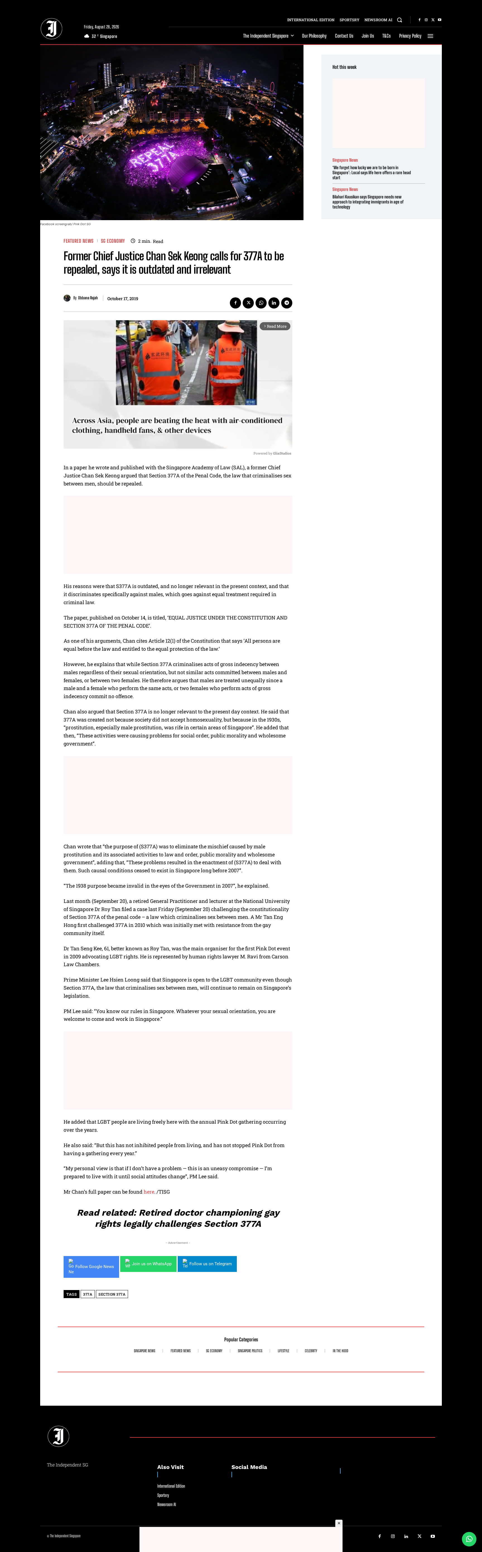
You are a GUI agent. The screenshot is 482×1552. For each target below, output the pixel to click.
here (149, 1191)
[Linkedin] (273, 303)
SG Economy (113, 241)
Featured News (79, 241)
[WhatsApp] (261, 303)
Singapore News (345, 160)
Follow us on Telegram (210, 1263)
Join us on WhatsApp (152, 1263)
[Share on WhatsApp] (469, 1539)
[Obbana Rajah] (68, 298)
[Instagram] (426, 20)
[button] (399, 19)
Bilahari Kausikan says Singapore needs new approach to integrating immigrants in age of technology (368, 201)
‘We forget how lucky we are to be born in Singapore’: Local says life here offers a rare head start (371, 172)
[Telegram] (286, 303)
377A (87, 1294)
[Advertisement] (178, 535)
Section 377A (112, 1294)
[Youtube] (439, 20)
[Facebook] (419, 20)
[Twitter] (433, 20)
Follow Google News (94, 1266)
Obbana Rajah (88, 298)
